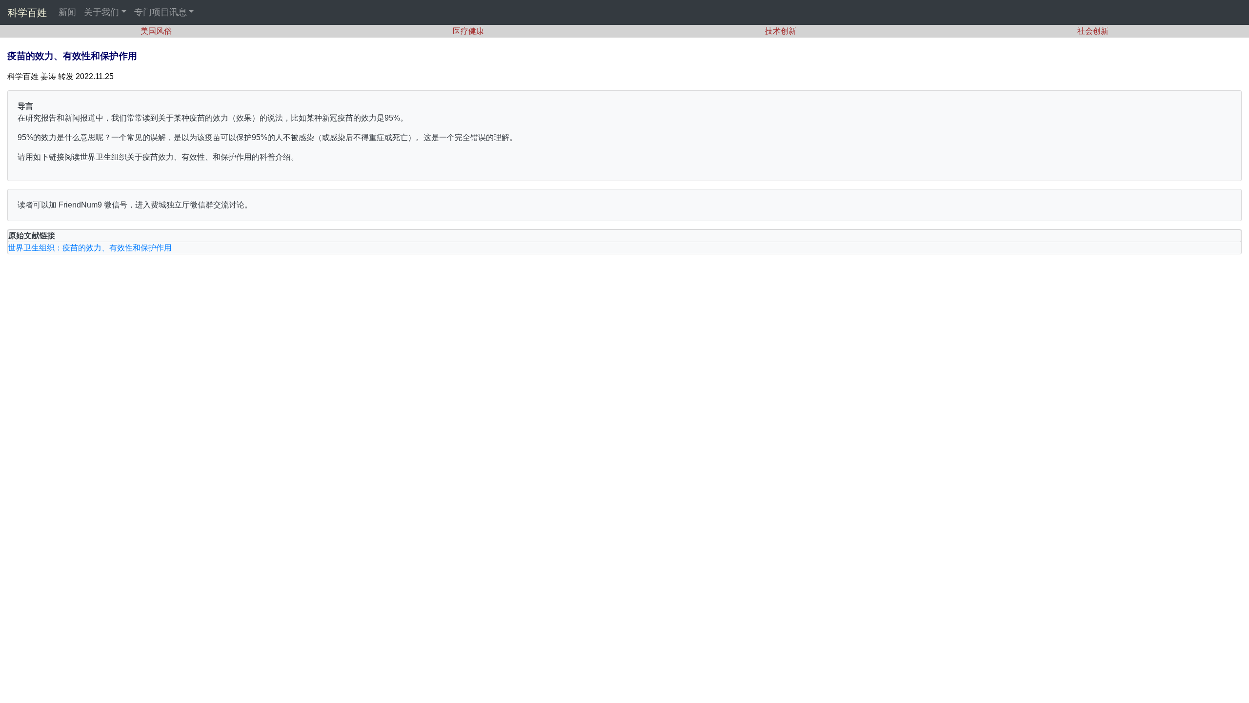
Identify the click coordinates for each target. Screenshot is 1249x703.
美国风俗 (156, 31)
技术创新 (780, 31)
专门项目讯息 (160, 12)
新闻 (67, 12)
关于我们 (101, 12)
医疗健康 (468, 31)
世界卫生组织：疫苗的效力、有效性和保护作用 (90, 248)
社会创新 (1092, 31)
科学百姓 (27, 12)
